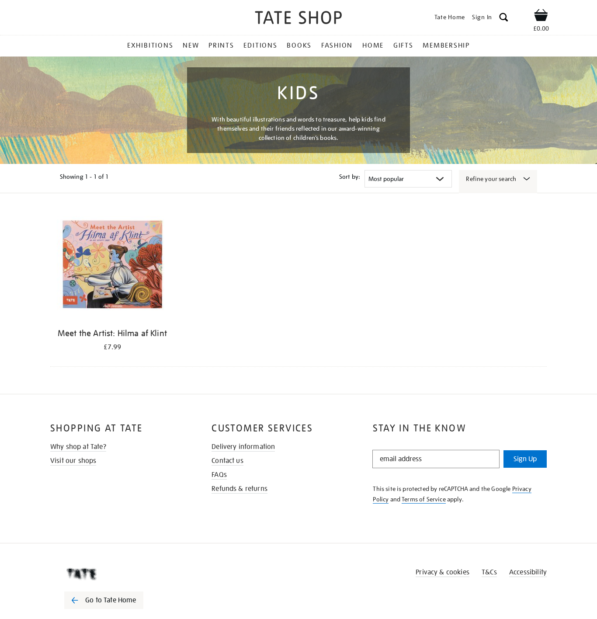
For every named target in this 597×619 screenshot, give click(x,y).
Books (299, 45)
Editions (260, 45)
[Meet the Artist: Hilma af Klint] (112, 266)
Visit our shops (73, 460)
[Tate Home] (119, 573)
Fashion (337, 45)
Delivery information (243, 446)
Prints (221, 45)
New (191, 45)
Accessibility (528, 572)
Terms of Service (424, 499)
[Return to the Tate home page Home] (298, 19)
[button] (504, 18)
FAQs (219, 474)
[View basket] (541, 16)
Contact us (227, 460)
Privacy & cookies (442, 572)
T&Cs (489, 572)
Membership (446, 45)
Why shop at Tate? (78, 446)
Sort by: (349, 177)
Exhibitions (150, 45)
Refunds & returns (239, 488)
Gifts (403, 45)
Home (373, 45)
